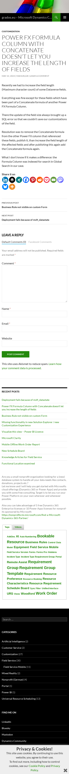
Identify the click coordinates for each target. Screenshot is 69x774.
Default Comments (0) (14, 242)
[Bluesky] (5, 187)
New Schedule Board (13, 450)
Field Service (9, 660)
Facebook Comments (40, 242)
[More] (12, 187)
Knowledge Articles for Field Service (22, 457)
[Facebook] (26, 180)
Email (6, 323)
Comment (9, 263)
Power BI (7, 692)
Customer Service (11, 647)
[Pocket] (47, 180)
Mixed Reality (9, 673)
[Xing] (19, 180)
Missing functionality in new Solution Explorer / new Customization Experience (30, 424)
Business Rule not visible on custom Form (24, 205)
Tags (7, 527)
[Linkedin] (5, 180)
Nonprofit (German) (13, 679)
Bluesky (6, 728)
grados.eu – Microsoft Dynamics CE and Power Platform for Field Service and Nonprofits (27, 17)
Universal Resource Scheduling (19, 698)
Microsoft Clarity (11, 437)
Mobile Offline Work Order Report (21, 444)
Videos (18, 527)
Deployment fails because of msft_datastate (25, 217)
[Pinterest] (33, 180)
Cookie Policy (37, 765)
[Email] (53, 180)
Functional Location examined (18, 463)
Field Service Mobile (15, 666)
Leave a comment (39, 76)
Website (7, 338)
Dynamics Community (14, 740)
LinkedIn (6, 721)
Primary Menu (65, 17)
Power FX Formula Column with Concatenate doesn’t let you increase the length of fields (33, 408)
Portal (5, 685)
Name (6, 308)
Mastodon (7, 734)
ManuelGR (22, 76)
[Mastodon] (60, 180)
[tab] (7, 527)
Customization (11, 31)
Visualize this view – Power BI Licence (22, 431)
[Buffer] (12, 180)
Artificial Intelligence (13, 641)
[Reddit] (40, 180)
